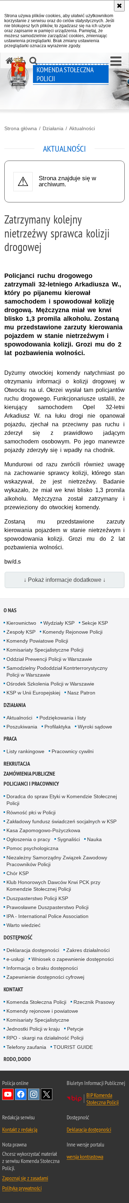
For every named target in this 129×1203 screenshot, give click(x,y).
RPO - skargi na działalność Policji (44, 1038)
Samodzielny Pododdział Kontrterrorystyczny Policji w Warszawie (57, 671)
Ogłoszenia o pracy (28, 839)
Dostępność (18, 937)
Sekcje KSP (95, 623)
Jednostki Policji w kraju (33, 1029)
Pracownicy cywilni (73, 751)
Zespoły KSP (20, 632)
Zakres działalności (88, 950)
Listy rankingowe (25, 751)
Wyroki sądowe (95, 727)
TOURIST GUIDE (73, 1047)
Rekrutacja (17, 763)
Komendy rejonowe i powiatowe (42, 1011)
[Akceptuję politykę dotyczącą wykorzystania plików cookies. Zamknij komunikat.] (119, 5)
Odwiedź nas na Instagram (33, 1094)
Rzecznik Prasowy (94, 1002)
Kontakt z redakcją (19, 1129)
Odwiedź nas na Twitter (46, 1094)
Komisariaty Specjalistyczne (37, 1020)
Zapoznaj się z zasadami (25, 1178)
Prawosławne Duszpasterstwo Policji (47, 907)
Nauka (94, 839)
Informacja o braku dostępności (42, 968)
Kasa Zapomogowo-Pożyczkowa (43, 830)
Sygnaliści (68, 839)
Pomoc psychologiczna (32, 848)
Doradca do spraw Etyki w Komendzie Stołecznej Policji (61, 800)
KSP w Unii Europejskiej (33, 693)
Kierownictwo (21, 623)
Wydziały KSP (59, 623)
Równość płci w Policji (31, 812)
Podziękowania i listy (62, 718)
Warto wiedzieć (23, 925)
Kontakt (13, 989)
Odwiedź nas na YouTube (8, 1094)
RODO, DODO (17, 1059)
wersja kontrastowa (85, 1156)
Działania (53, 128)
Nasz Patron (81, 693)
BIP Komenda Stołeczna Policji (102, 1098)
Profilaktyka (57, 727)
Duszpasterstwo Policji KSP (37, 898)
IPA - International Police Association (47, 916)
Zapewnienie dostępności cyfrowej (45, 977)
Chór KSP (17, 873)
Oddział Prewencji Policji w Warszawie (49, 659)
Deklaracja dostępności (32, 950)
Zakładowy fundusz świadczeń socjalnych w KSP (61, 821)
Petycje (75, 1029)
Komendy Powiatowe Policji (37, 641)
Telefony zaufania (26, 1047)
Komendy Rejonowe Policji (72, 632)
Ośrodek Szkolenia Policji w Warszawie (50, 684)
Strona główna (20, 128)
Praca (10, 738)
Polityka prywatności (22, 1188)
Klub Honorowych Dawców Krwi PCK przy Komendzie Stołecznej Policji (53, 885)
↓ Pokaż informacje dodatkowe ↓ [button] (65, 580)
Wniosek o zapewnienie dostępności (73, 959)
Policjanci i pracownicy (31, 783)
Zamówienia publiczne (29, 773)
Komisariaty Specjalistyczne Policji (44, 650)
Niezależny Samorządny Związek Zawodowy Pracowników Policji (56, 861)
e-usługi (15, 959)
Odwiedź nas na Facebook (21, 1094)
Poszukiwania (21, 727)
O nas (10, 610)
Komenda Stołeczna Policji (36, 1002)
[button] (115, 61)
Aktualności (82, 128)
